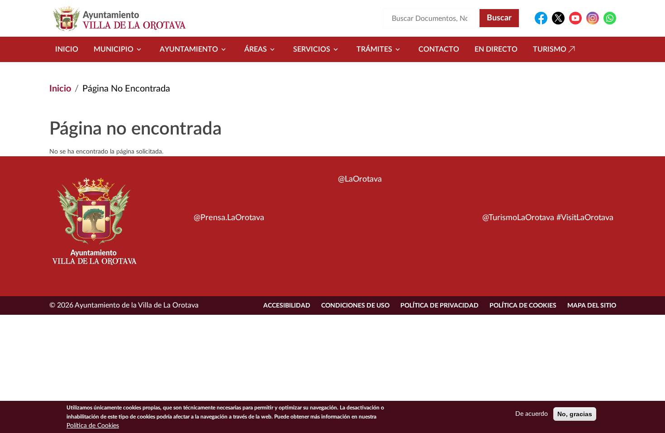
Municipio (113, 49)
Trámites (374, 49)
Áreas (255, 49)
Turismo (549, 49)
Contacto (438, 49)
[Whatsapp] (609, 18)
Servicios (311, 49)
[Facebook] (541, 18)
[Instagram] (592, 18)
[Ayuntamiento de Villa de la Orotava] (93, 226)
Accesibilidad (286, 306)
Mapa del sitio (591, 306)
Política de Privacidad (439, 306)
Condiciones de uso (355, 306)
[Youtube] (575, 18)
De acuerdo (531, 414)
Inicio (66, 49)
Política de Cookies (522, 306)
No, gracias (574, 414)
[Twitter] (558, 18)
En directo (496, 49)
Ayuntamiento (189, 49)
